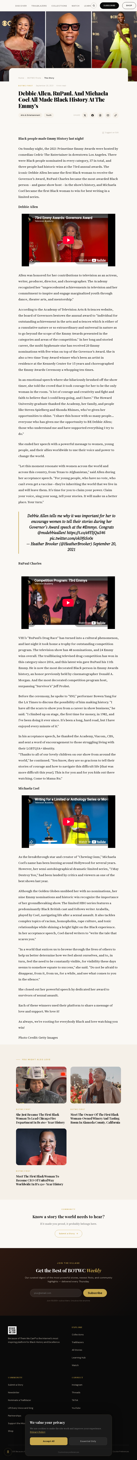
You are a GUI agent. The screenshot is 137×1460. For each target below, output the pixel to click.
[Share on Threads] (100, 115)
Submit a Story (68, 1233)
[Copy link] (116, 115)
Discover (21, 6)
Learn (87, 6)
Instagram (77, 1384)
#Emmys (90, 527)
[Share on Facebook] (93, 115)
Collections (59, 6)
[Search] (94, 5)
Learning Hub (79, 1357)
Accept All (48, 1441)
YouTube (76, 1408)
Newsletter (13, 1392)
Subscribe (109, 5)
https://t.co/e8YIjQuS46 (86, 532)
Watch (76, 6)
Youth (48, 115)
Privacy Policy (37, 1432)
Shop (129, 5)
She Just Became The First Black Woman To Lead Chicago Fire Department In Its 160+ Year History (40, 1118)
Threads (76, 1392)
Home (21, 78)
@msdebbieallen (51, 532)
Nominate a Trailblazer (19, 1400)
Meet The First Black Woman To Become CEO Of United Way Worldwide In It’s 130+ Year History (39, 1180)
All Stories (77, 1350)
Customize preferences (68, 1452)
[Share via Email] (108, 115)
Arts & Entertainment (30, 115)
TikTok (75, 1400)
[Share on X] (85, 115)
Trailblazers (39, 6)
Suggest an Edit (112, 132)
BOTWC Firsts (34, 78)
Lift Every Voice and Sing (20, 1408)
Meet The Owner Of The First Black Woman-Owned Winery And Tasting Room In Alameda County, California (95, 1118)
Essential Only (88, 1441)
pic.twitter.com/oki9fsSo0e (71, 538)
